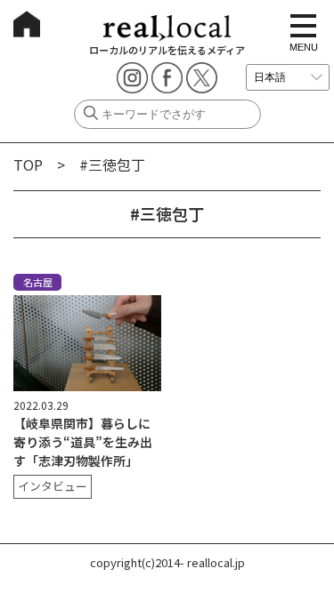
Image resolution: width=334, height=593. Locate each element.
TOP (28, 164)
